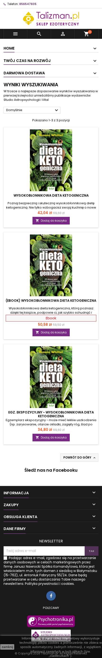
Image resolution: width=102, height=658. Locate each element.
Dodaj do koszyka (51, 221)
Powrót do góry (79, 457)
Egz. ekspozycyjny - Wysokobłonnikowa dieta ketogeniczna (51, 414)
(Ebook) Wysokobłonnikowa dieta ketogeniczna (51, 300)
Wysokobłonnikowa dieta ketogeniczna (51, 195)
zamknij (7, 647)
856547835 (28, 4)
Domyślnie (32, 110)
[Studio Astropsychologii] (51, 636)
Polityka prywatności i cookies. (49, 583)
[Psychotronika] (51, 621)
